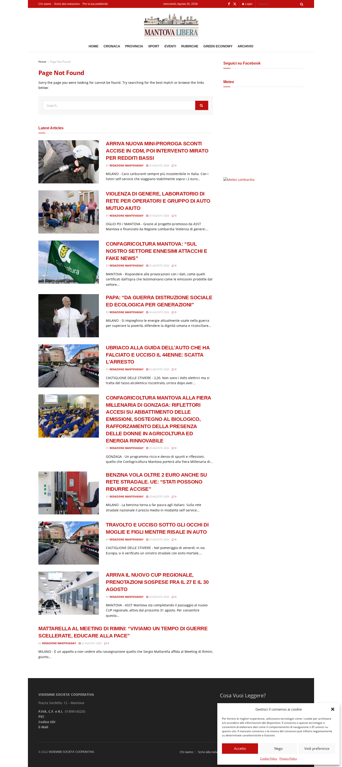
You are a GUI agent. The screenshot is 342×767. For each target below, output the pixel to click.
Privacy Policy (288, 758)
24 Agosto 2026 (158, 312)
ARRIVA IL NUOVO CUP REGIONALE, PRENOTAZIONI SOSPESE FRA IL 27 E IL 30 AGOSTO (157, 582)
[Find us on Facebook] (229, 4)
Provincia (134, 46)
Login (248, 4)
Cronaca (112, 46)
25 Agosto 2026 (158, 165)
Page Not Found (60, 62)
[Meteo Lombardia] (239, 179)
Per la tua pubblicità (95, 4)
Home (93, 46)
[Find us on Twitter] (234, 4)
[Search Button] (301, 4)
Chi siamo (44, 4)
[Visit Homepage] (171, 24)
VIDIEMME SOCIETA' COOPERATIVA (71, 752)
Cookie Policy (268, 758)
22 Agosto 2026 (91, 643)
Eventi (170, 46)
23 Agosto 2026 (158, 496)
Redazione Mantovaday (127, 165)
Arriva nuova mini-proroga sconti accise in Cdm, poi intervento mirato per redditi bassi (157, 151)
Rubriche (189, 46)
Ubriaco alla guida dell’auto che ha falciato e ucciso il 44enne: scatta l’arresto (158, 355)
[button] (332, 709)
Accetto (240, 748)
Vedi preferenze (316, 748)
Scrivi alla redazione (67, 4)
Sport (153, 46)
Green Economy (217, 46)
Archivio (245, 46)
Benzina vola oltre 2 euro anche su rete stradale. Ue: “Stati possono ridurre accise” (156, 482)
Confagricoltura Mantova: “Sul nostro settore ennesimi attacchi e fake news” (156, 251)
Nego (278, 748)
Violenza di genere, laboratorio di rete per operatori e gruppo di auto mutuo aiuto (158, 201)
